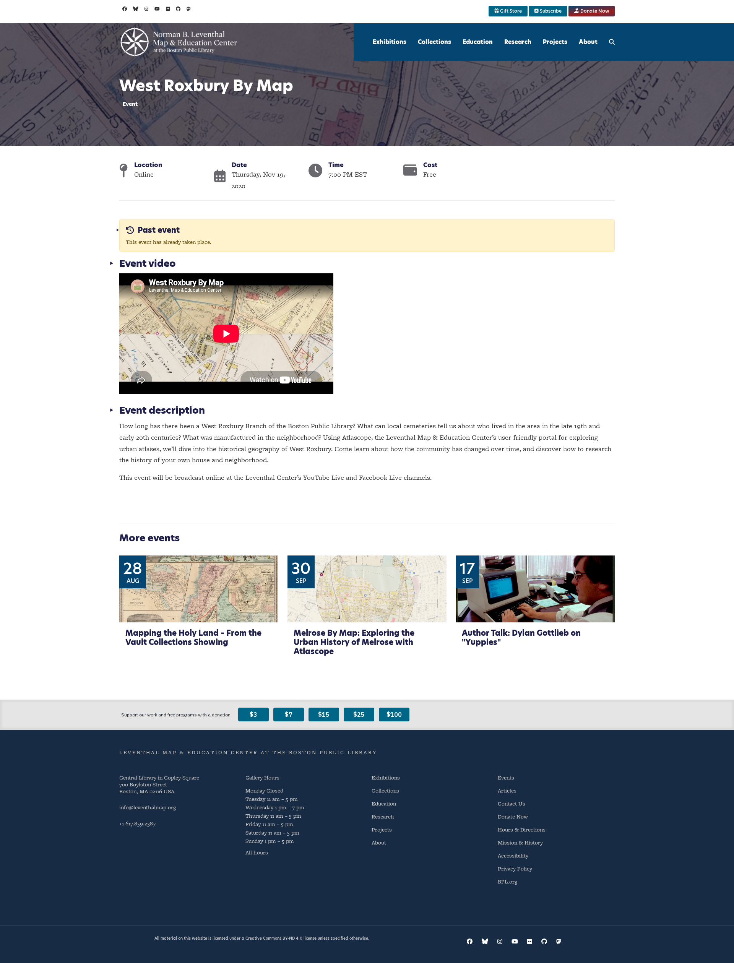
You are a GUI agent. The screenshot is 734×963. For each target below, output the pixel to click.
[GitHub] (178, 9)
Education (478, 42)
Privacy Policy (515, 868)
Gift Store (510, 11)
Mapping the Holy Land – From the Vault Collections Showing (193, 638)
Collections (434, 42)
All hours (256, 852)
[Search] (612, 42)
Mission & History (520, 842)
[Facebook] (124, 9)
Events (506, 777)
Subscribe (550, 11)
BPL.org (507, 881)
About (588, 42)
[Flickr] (168, 9)
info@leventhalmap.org (147, 807)
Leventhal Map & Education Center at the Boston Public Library (248, 752)
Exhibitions (389, 42)
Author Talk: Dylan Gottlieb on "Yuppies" (521, 638)
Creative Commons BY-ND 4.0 (273, 938)
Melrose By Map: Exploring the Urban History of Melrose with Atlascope (354, 642)
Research (517, 42)
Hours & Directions (522, 829)
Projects (555, 42)
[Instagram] (146, 9)
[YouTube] (157, 9)
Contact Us (511, 803)
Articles (507, 790)
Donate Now (594, 11)
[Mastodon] (189, 9)
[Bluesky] (135, 9)
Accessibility (513, 855)
